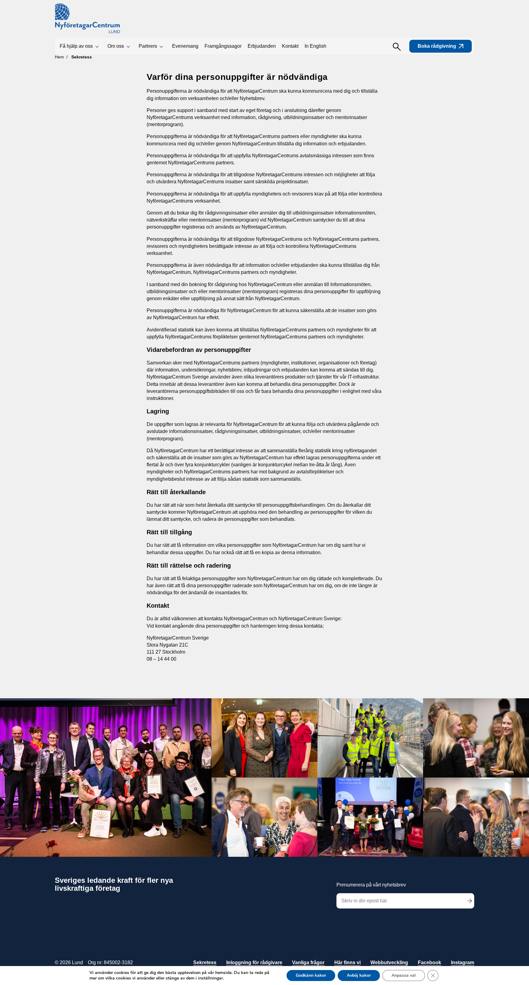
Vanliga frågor (308, 962)
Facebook (429, 962)
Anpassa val (404, 975)
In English (315, 46)
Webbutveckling (389, 962)
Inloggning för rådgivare (254, 962)
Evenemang (185, 46)
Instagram (462, 962)
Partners (148, 46)
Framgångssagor (223, 46)
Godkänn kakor (311, 975)
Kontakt (290, 46)
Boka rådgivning (437, 46)
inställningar (210, 978)
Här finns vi (347, 962)
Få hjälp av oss (76, 46)
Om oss (115, 46)
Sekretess (204, 962)
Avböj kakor (359, 975)
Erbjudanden (262, 46)
